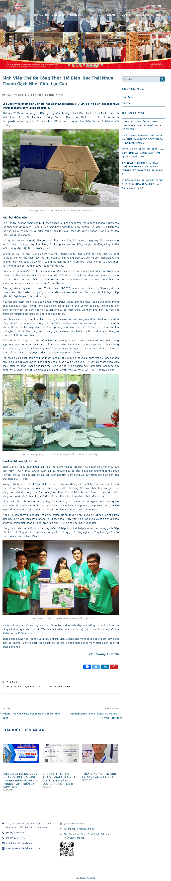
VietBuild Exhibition (45, 95)
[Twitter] (96, 667)
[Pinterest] (114, 667)
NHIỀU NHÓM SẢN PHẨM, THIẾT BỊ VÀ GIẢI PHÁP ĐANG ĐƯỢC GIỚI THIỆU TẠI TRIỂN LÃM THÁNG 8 (142, 139)
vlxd (41, 686)
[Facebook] (87, 667)
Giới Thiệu (58, 14)
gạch (13, 686)
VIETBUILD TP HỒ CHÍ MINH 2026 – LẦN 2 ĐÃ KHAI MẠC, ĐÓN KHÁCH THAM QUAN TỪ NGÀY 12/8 (143, 152)
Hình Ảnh (111, 14)
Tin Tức (95, 14)
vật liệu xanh (27, 686)
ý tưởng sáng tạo (58, 686)
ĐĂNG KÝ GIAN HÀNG (148, 14)
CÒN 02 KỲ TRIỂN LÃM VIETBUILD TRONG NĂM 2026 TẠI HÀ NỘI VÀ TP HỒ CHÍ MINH (141, 125)
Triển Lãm (76, 14)
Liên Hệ (126, 14)
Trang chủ (39, 14)
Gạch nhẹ (92, 261)
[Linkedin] (105, 667)
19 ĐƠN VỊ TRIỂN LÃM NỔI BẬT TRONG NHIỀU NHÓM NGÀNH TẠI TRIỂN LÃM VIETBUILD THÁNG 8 (142, 184)
